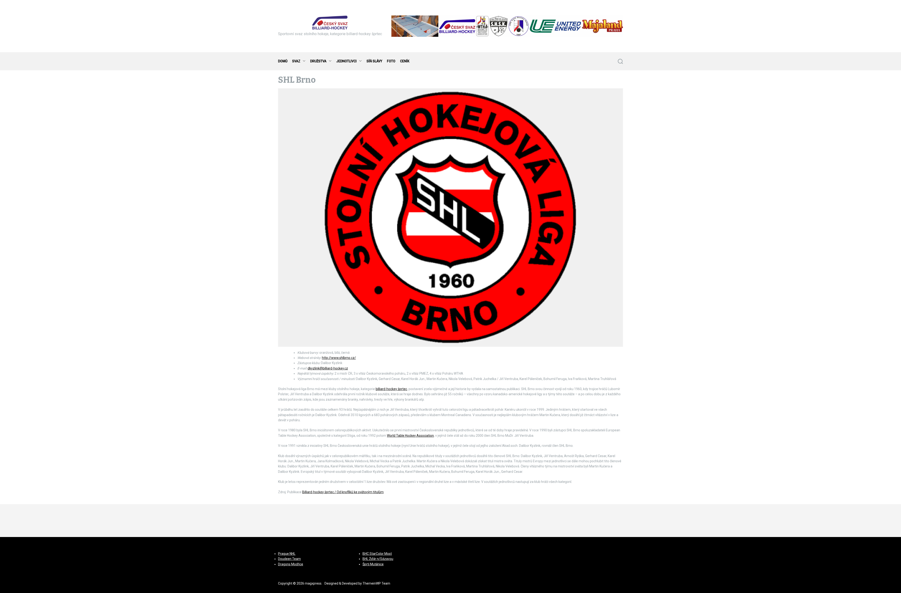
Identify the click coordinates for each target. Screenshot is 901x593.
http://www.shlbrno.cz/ (339, 358)
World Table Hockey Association (410, 435)
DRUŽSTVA (318, 61)
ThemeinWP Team (376, 583)
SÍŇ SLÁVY (374, 61)
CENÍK (404, 61)
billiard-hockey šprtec (391, 389)
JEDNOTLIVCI (346, 61)
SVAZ (296, 61)
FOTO (391, 61)
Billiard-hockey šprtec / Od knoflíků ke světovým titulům (343, 492)
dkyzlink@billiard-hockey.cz (328, 368)
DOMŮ (282, 61)
